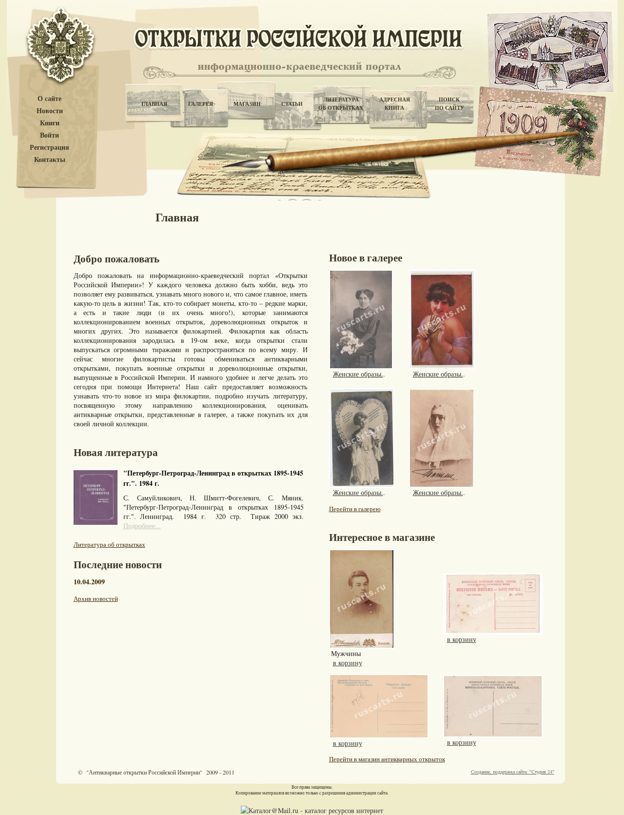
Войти (49, 135)
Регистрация (49, 147)
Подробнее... (142, 525)
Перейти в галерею (355, 508)
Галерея (200, 104)
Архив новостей (96, 598)
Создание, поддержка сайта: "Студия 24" (512, 771)
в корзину (347, 662)
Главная (154, 104)
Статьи (292, 104)
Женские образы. (358, 373)
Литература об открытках (109, 544)
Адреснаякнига (394, 104)
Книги (49, 123)
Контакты (49, 159)
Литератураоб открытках (340, 104)
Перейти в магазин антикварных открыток (387, 759)
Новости (50, 111)
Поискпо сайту (449, 104)
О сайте (49, 98)
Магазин (247, 104)
